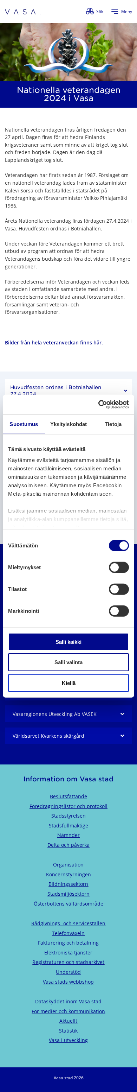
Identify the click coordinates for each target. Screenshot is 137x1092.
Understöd (68, 972)
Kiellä (69, 683)
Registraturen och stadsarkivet (68, 962)
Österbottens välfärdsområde (68, 903)
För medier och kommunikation (68, 1011)
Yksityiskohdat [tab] (68, 424)
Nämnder (68, 835)
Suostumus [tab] (23, 424)
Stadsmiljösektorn (68, 893)
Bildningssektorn (68, 884)
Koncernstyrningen (68, 874)
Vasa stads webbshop (68, 981)
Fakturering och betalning (68, 942)
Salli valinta (68, 662)
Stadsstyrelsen (68, 815)
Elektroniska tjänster (68, 952)
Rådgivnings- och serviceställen (68, 923)
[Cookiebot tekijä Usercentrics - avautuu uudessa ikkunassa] (98, 404)
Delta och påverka (68, 845)
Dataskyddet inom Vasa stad (68, 1001)
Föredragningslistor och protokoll (68, 806)
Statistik (68, 1030)
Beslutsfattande (68, 796)
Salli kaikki (68, 642)
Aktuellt (68, 1020)
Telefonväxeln (68, 933)
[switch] (119, 567)
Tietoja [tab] (113, 424)
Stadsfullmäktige (68, 825)
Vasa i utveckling (68, 1040)
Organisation (68, 864)
